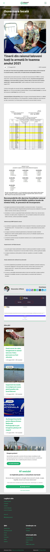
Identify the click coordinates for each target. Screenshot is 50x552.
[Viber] (32, 290)
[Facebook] (27, 290)
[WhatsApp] (35, 290)
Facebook (28, 528)
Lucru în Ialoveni (7, 508)
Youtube (28, 530)
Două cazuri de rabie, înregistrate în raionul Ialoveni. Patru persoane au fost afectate (13, 353)
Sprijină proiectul (8, 517)
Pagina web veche (30, 544)
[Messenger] (30, 290)
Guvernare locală (16, 14)
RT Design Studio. (42, 550)
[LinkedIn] (42, 290)
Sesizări (6, 505)
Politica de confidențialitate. (18, 550)
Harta (27, 542)
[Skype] (45, 290)
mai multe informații (14, 463)
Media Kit (6, 514)
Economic (6, 537)
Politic (5, 535)
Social (10, 330)
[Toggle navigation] (4, 3)
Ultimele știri (7, 528)
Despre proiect (7, 501)
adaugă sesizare (25, 486)
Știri (9, 14)
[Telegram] (37, 290)
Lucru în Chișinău (8, 510)
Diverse (10, 401)
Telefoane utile (29, 537)
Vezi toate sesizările (25, 490)
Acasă (5, 14)
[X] (40, 290)
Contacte (6, 503)
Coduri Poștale (29, 540)
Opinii (5, 539)
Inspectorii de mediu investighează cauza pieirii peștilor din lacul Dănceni (13, 388)
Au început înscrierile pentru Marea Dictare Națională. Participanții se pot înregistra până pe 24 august (13, 424)
